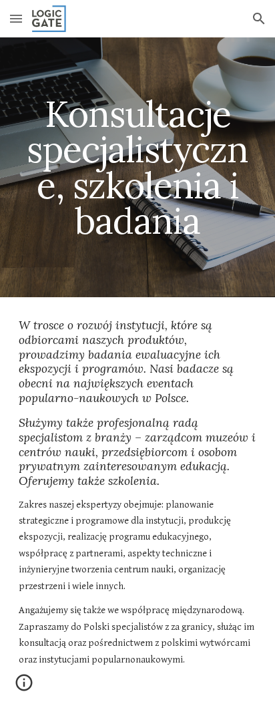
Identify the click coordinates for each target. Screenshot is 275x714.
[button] (16, 18)
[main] (137, 167)
